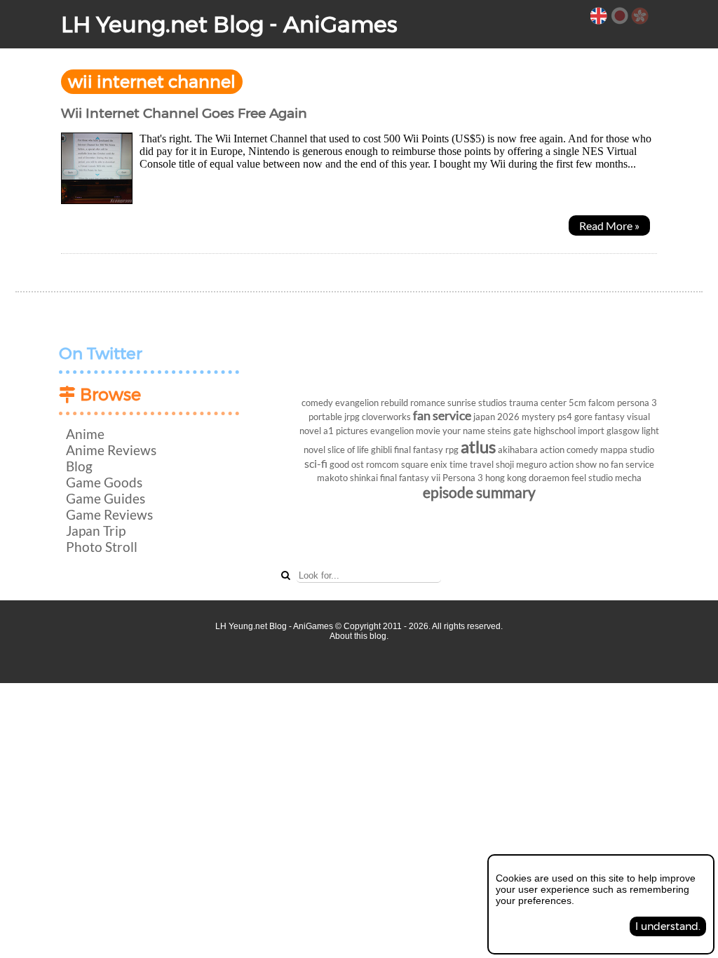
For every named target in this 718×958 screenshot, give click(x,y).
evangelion (392, 430)
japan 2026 (496, 416)
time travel (471, 464)
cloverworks (386, 416)
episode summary (479, 492)
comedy (317, 402)
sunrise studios (477, 402)
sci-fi (315, 463)
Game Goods (104, 482)
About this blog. (359, 636)
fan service (442, 415)
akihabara (518, 449)
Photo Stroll (101, 547)
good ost (347, 464)
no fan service (626, 464)
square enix (424, 464)
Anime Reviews (111, 450)
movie (428, 430)
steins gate (509, 430)
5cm (577, 402)
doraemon (549, 477)
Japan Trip (96, 530)
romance (427, 402)
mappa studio (627, 449)
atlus (478, 446)
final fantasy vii (410, 477)
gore (583, 416)
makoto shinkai (347, 477)
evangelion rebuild (371, 402)
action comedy (569, 449)
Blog (79, 466)
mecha (628, 477)
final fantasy (418, 449)
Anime (85, 434)
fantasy (610, 416)
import (591, 430)
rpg (452, 449)
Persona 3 (462, 477)
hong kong (506, 477)
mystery (538, 416)
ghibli (381, 449)
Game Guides (105, 498)
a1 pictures (345, 430)
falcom (601, 402)
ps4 (564, 416)
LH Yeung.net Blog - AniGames (229, 24)
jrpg (352, 416)
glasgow (623, 430)
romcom (382, 464)
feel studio (592, 477)
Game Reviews (109, 514)
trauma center (538, 402)
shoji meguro (521, 464)
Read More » (609, 225)
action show (573, 464)
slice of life (348, 449)
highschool (555, 430)
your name (463, 430)
